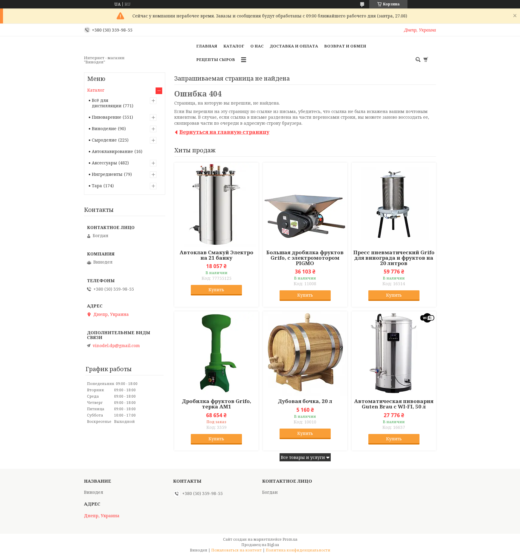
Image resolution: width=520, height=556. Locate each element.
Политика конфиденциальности (298, 550)
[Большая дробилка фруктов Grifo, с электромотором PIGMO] (305, 205)
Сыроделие (104, 140)
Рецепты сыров (215, 59)
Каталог (233, 46)
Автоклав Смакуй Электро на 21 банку (216, 255)
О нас (257, 46)
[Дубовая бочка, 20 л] (305, 353)
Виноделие (104, 128)
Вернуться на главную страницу (224, 131)
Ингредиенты (107, 174)
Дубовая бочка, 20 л (305, 401)
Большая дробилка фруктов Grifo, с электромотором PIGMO (305, 258)
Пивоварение (106, 117)
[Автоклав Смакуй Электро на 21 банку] (216, 205)
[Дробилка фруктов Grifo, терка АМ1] (216, 353)
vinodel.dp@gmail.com (116, 345)
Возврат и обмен (345, 46)
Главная (206, 46)
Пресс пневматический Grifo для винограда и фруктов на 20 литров (394, 258)
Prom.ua (290, 539)
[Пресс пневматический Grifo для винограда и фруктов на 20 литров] (394, 205)
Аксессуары (104, 163)
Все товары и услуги (303, 457)
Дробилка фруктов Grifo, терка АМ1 (216, 404)
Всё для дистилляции (107, 102)
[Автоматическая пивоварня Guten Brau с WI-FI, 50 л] (394, 353)
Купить (216, 289)
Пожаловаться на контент (236, 550)
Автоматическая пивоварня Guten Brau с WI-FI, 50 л (393, 404)
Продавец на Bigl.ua (260, 544)
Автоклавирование (112, 151)
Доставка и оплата (294, 46)
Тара (97, 185)
